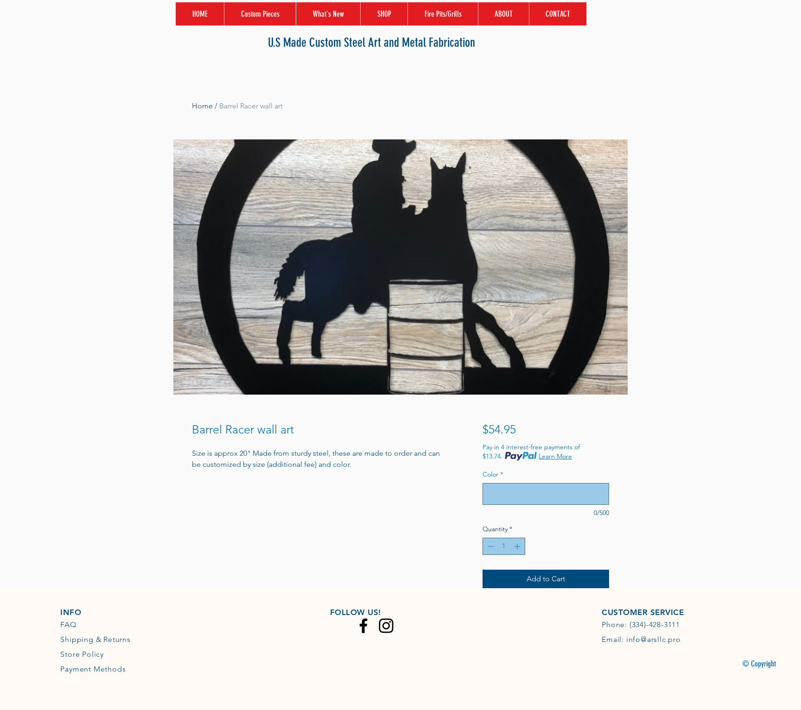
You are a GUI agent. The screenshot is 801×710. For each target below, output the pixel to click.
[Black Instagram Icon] (386, 625)
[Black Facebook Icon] (363, 625)
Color (493, 474)
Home (202, 105)
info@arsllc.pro (653, 639)
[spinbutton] (504, 546)
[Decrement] (490, 546)
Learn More (555, 456)
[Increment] (518, 546)
